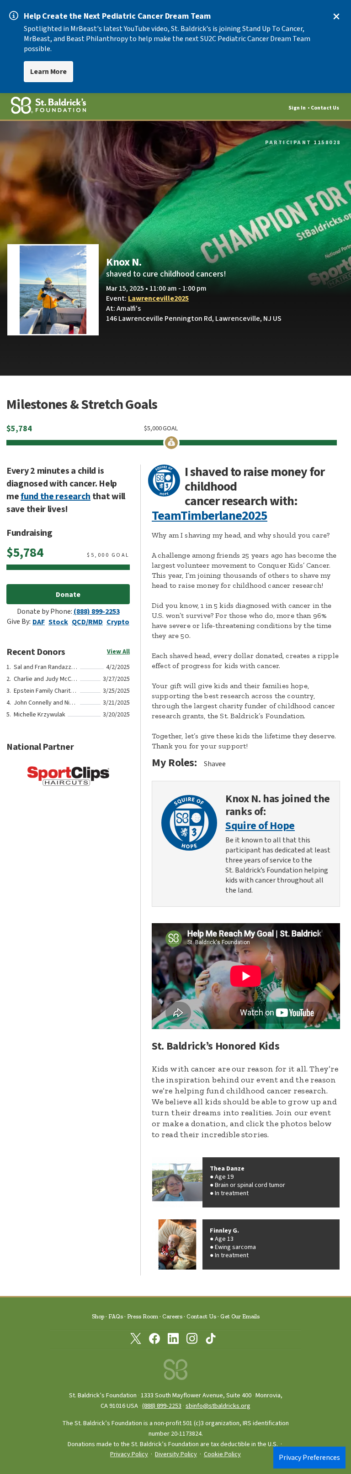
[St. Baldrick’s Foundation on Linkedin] (173, 1340)
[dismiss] (336, 16)
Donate (68, 595)
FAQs (115, 1316)
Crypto (117, 622)
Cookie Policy (222, 1454)
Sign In (297, 108)
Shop (98, 1316)
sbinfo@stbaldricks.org (218, 1406)
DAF (38, 622)
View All (118, 652)
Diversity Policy (176, 1454)
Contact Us (325, 108)
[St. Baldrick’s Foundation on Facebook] (154, 1340)
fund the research (55, 496)
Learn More (48, 72)
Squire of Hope (260, 826)
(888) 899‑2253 (161, 1406)
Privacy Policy (129, 1454)
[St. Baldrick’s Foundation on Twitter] (135, 1340)
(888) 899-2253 (97, 611)
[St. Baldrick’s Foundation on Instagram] (191, 1340)
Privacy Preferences (309, 1458)
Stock (58, 622)
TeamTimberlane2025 (209, 515)
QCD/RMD (87, 622)
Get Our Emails (240, 1316)
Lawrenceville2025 (158, 298)
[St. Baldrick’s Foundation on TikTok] (210, 1340)
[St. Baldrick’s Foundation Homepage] (175, 1372)
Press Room (142, 1316)
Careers (172, 1316)
